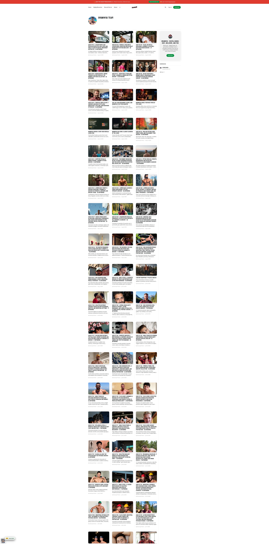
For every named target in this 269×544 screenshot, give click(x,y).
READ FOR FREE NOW (154, 1)
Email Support (172, 1)
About (115, 7)
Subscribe (177, 7)
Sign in (170, 7)
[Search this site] (165, 7)
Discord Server (108, 7)
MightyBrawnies (97, 7)
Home (89, 7)
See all (161, 72)
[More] (120, 7)
